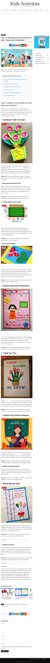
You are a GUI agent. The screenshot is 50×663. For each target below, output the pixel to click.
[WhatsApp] (19, 45)
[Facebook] (10, 45)
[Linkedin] (22, 45)
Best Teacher (19, 454)
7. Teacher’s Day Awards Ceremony (12, 92)
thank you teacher (4, 605)
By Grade (6, 10)
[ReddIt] (25, 45)
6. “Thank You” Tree (8, 89)
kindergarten (7, 604)
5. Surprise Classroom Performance (12, 86)
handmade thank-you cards (16, 167)
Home (2, 10)
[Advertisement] (25, 24)
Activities (35, 10)
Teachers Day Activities (15, 604)
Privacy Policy (43, 659)
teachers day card (24, 604)
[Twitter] (13, 45)
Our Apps (41, 10)
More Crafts (3, 266)
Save (17, 45)
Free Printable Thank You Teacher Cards (16, 563)
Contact (38, 659)
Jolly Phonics (29, 10)
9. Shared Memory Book (9, 95)
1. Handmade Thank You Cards (11, 84)
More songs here (5, 224)
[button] (47, 10)
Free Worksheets (13, 10)
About (34, 659)
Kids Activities (6, 13)
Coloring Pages (22, 10)
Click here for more (5, 333)
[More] (28, 45)
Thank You (7, 400)
